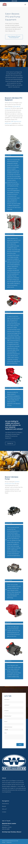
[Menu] (25, 4)
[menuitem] (25, 4)
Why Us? (4, 809)
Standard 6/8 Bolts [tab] (9, 234)
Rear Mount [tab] (8, 155)
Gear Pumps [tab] (8, 622)
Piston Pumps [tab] (8, 523)
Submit (20, 744)
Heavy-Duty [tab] (8, 311)
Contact (4, 812)
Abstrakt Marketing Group (10, 840)
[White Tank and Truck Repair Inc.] (11, 4)
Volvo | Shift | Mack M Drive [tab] (12, 388)
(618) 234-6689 (6, 829)
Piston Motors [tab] (8, 580)
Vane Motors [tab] (8, 661)
